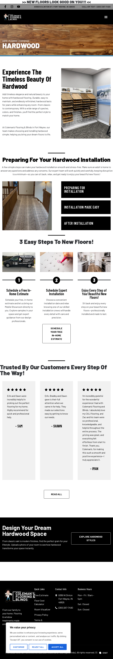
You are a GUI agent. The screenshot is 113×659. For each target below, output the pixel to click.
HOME (4, 41)
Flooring (13, 41)
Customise (18, 647)
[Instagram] (12, 7)
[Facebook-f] (5, 7)
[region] (38, 637)
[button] (105, 16)
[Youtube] (18, 7)
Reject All (38, 647)
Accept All (57, 647)
